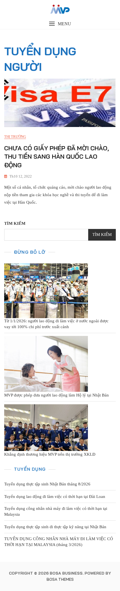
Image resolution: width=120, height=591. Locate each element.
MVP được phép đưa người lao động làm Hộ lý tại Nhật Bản (56, 395)
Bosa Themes (60, 579)
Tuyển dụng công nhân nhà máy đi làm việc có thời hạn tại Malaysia (55, 511)
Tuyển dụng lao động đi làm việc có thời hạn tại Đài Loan (54, 496)
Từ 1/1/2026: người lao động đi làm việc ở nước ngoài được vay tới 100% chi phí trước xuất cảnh (56, 324)
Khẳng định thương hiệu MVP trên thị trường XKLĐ (49, 454)
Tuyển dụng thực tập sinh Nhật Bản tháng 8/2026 (47, 484)
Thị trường (15, 136)
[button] (60, 23)
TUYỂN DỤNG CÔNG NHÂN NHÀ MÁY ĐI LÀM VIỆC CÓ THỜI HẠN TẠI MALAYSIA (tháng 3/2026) (58, 542)
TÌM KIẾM (14, 223)
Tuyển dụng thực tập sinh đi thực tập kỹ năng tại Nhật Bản (55, 527)
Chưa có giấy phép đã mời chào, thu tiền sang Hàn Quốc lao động (56, 156)
